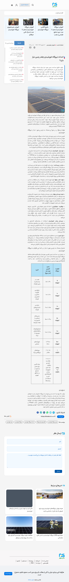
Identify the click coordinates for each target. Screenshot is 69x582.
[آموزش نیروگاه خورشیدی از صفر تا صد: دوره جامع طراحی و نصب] (58, 22)
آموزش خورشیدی (51, 45)
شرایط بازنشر (8, 574)
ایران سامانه (31, 580)
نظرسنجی (45, 563)
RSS (32, 563)
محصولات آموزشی (25, 5)
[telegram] (54, 412)
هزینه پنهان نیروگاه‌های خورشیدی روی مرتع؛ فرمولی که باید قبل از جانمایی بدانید (51, 510)
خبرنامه (38, 561)
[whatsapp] (47, 412)
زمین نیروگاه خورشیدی (52, 422)
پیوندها (31, 561)
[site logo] (54, 4)
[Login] (16, 5)
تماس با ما (45, 561)
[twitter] (50, 412)
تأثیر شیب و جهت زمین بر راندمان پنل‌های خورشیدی (20, 510)
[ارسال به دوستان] (30, 48)
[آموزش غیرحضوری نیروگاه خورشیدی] (13, 22)
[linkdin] (41, 412)
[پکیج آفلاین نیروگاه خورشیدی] (43, 22)
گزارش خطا (6, 416)
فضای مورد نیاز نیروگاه (41, 422)
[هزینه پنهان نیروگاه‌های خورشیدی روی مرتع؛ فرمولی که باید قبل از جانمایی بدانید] (50, 498)
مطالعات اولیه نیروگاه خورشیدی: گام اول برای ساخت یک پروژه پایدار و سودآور (20, 536)
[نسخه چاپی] (34, 48)
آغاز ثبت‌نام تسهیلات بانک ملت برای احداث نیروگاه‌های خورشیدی (45, 13)
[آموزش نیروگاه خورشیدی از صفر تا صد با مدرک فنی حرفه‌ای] (28, 22)
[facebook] (38, 412)
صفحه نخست (59, 45)
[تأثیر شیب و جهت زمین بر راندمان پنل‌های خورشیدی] (19, 498)
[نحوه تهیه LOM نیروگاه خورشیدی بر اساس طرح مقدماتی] (50, 525)
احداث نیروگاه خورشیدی (29, 422)
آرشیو (18, 561)
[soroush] (44, 412)
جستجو (24, 561)
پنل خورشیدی (9, 422)
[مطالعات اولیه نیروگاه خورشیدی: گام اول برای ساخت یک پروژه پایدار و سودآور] (19, 525)
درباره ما (38, 563)
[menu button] (12, 5)
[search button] (32, 5)
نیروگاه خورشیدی (18, 422)
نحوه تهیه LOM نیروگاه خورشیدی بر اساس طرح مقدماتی (50, 536)
